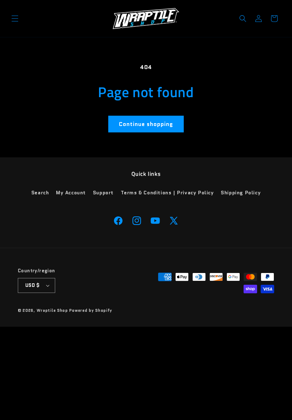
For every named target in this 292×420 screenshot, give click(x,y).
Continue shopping (146, 124)
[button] (15, 18)
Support (103, 192)
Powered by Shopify (90, 310)
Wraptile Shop (52, 310)
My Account (71, 192)
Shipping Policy (241, 192)
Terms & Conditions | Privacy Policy (167, 192)
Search (40, 192)
